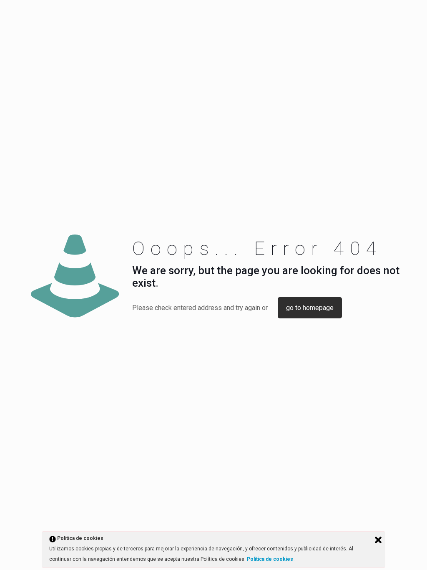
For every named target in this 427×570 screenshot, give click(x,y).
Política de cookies (270, 559)
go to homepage (310, 308)
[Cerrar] (378, 540)
